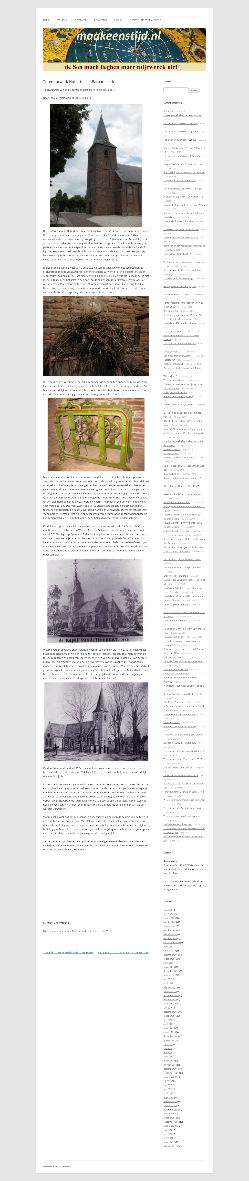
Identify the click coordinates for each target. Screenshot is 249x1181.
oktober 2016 (170, 999)
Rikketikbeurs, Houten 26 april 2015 (181, 486)
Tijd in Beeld (100, 20)
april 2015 (168, 1023)
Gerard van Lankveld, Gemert (178, 404)
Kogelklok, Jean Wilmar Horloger (179, 180)
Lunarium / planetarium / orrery (179, 343)
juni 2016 (167, 1007)
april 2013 (168, 1093)
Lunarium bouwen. (173, 331)
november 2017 (171, 975)
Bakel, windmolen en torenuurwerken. (182, 494)
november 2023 (171, 926)
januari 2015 (169, 1032)
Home (46, 20)
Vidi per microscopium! (174, 657)
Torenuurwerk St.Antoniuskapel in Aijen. (183, 808)
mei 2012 (167, 1133)
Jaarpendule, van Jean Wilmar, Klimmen (183, 164)
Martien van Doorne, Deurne (177, 767)
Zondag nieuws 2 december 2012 (179, 742)
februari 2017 (170, 987)
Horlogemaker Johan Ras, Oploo (179, 286)
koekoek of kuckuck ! (173, 363)
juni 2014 (167, 1048)
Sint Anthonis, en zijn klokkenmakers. (182, 559)
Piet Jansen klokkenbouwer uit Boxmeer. (183, 367)
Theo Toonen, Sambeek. (175, 620)
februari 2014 (170, 1064)
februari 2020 (170, 934)
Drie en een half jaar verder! (177, 294)
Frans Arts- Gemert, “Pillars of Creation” (183, 734)
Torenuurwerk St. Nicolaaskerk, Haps (182, 750)
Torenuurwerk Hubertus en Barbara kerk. (184, 791)
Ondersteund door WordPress (57, 1166)
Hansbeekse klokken (173, 636)
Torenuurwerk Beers (173, 380)
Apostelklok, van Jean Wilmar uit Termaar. (184, 172)
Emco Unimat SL (171, 351)
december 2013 (171, 1068)
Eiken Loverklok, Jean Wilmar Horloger (182, 188)
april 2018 (168, 962)
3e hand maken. (171, 722)
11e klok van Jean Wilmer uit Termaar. (182, 156)
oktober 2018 (170, 958)
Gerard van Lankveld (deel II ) (178, 396)
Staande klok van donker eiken (178, 221)
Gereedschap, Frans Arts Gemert (179, 726)
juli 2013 (167, 1081)
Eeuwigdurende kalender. (176, 604)
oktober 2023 (170, 930)
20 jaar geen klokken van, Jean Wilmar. (182, 115)
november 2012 (171, 1113)
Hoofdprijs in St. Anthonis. (176, 502)
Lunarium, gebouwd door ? (177, 253)
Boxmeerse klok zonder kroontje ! (180, 477)
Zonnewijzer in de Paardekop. (178, 278)
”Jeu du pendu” (171, 310)
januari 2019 (169, 950)
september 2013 (171, 1072)
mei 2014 (167, 1052)
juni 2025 (167, 909)
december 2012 (171, 1109)
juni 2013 (167, 1085)
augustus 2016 (170, 1003)
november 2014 (171, 1040)
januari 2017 (169, 991)
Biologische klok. (171, 473)
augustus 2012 (170, 1125)
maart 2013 (169, 1097)
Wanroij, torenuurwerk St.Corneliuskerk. (183, 685)
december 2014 (171, 1036)
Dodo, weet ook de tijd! (175, 392)
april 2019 (168, 946)
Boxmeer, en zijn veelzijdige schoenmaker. (184, 245)
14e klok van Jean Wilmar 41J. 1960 (180, 131)
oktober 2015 (170, 1015)
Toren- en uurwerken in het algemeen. (182, 816)
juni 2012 (167, 1129)
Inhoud (118, 20)
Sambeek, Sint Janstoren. (175, 669)
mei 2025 (167, 913)
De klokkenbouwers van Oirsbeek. (180, 693)
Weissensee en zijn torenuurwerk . (180, 714)
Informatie (80, 20)
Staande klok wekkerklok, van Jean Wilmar (184, 204)
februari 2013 (170, 1101)
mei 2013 (167, 1089)
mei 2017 (167, 979)
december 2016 (171, 995)
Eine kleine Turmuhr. (173, 702)
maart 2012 (169, 1142)
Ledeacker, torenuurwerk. (176, 673)
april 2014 (168, 1056)
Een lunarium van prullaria (176, 355)
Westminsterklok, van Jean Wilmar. (180, 196)
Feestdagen (169, 359)
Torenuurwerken (80, 931)
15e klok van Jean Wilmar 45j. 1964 (180, 123)
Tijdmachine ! (170, 376)
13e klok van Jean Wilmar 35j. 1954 (180, 139)
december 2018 (171, 954)
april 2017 (168, 983)
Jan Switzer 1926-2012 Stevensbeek (180, 775)
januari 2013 (169, 1105)
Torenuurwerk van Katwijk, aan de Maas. (183, 567)
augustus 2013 (170, 1076)
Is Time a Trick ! (171, 453)
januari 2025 (169, 918)
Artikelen (62, 20)
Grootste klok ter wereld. (175, 575)
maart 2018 (169, 966)
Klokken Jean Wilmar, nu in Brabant (181, 237)
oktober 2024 (170, 922)
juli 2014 (167, 1044)
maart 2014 (169, 1060)
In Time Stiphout (171, 449)
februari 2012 (170, 1146)
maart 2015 (169, 1028)
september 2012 (171, 1121)
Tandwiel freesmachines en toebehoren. (183, 661)
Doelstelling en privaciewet (145, 20)
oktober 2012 (170, 1117)
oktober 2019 (170, 938)
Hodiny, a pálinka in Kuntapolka (179, 457)
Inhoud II (168, 111)
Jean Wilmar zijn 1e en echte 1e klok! (181, 229)
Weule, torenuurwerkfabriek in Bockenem (68, 952)
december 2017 (171, 971)
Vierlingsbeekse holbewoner (177, 824)
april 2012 (168, 1138)
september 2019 (171, 942)
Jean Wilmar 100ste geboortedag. (179, 323)
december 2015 (171, 1011)
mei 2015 (167, 1019)
